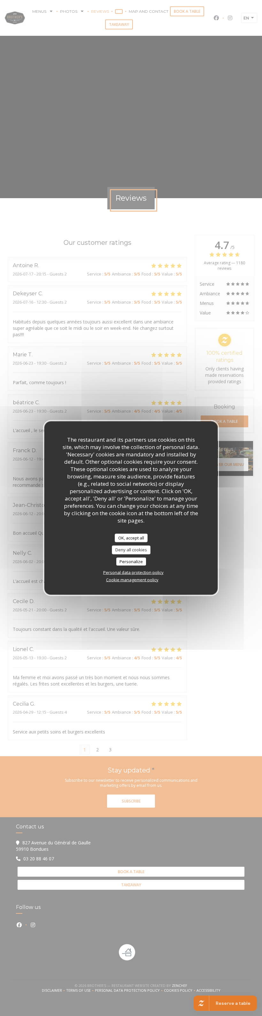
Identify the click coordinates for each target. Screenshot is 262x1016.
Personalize (131, 561)
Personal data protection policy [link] (133, 572)
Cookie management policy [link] (132, 580)
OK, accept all (131, 537)
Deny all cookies (131, 550)
